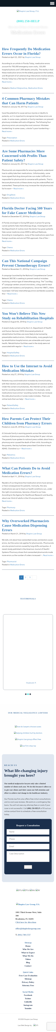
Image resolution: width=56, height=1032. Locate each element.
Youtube (28, 1008)
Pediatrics (11, 455)
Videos (28, 959)
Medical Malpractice (18, 88)
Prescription (12, 138)
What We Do (28, 956)
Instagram (28, 1005)
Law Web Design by (25, 1025)
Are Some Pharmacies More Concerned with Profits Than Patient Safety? (24, 155)
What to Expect (28, 953)
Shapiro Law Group (33, 57)
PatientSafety (12, 405)
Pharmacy (11, 507)
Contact (28, 966)
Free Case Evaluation (28, 976)
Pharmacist (11, 562)
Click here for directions (25, 922)
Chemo (10, 247)
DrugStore (11, 195)
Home (28, 946)
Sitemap (28, 979)
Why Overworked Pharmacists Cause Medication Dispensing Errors (25, 525)
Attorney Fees (28, 985)
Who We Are (28, 949)
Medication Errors (35, 88)
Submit (28, 867)
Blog (28, 962)
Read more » (7, 82)
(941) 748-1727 (24, 935)
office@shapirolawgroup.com (28, 928)
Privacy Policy (28, 982)
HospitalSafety (13, 353)
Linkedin (28, 1002)
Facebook (28, 995)
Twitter (28, 999)
